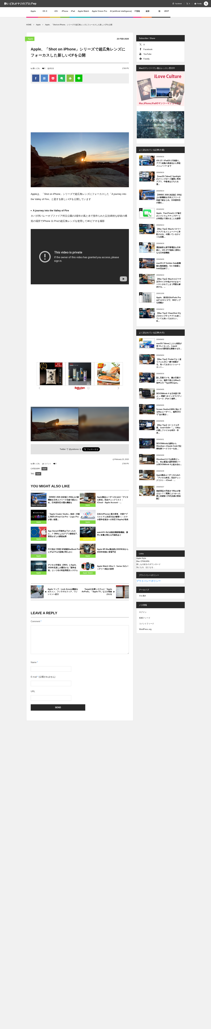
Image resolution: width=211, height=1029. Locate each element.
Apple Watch (88, 573)
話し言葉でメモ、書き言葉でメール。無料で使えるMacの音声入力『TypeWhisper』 (168, 380)
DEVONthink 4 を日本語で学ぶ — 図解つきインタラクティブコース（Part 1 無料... (169, 396)
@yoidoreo (74, 449)
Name (33, 662)
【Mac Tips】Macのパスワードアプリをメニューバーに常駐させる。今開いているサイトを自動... (168, 233)
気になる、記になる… (145, 567)
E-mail (34, 677)
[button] (206, 3)
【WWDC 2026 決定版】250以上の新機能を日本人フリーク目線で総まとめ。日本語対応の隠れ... (169, 199)
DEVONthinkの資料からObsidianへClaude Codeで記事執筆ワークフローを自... (168, 446)
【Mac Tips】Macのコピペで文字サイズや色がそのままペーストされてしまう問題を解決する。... (168, 283)
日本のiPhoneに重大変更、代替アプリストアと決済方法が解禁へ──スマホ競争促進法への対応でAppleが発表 (112, 517)
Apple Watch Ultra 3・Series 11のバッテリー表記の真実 (112, 567)
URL (33, 691)
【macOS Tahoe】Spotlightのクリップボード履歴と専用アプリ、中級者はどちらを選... (168, 180)
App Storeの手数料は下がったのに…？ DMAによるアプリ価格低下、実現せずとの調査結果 (63, 533)
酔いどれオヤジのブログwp (20, 3)
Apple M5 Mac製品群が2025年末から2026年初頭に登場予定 (112, 550)
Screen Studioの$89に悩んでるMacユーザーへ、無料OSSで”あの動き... (168, 412)
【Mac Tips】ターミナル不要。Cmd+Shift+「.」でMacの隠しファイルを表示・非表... (168, 429)
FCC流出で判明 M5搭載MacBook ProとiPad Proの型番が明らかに (64, 550)
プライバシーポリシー (148, 581)
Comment (35, 621)
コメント (47, 464)
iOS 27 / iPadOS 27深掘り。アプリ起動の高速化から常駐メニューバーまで (168, 163)
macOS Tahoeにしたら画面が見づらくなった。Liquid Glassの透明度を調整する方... (169, 346)
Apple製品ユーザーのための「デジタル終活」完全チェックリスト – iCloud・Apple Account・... (112, 500)
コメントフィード (146, 624)
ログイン (143, 612)
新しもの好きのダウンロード (148, 564)
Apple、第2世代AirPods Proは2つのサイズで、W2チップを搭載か (168, 300)
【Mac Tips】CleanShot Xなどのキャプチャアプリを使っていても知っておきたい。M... (168, 317)
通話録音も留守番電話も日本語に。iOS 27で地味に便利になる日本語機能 (168, 250)
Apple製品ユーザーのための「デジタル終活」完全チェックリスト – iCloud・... (168, 477)
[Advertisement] (80, 109)
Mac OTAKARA (142, 561)
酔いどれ (36, 68)
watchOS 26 (87, 539)
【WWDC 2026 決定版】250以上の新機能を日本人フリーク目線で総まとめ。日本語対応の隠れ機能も (63, 500)
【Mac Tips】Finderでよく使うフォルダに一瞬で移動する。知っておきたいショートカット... (168, 363)
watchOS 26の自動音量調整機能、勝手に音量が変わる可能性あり (112, 533)
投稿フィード (144, 618)
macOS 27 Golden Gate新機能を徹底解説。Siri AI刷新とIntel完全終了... (168, 265)
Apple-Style (141, 558)
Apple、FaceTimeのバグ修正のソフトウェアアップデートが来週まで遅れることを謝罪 (168, 215)
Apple (30, 39)
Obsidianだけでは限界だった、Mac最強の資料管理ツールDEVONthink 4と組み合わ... (169, 462)
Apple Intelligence (39, 505)
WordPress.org (145, 629)
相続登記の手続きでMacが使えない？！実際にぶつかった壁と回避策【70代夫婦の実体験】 (168, 495)
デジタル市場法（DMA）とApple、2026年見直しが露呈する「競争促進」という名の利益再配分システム (63, 567)
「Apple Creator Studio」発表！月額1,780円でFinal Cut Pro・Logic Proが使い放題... (64, 517)
